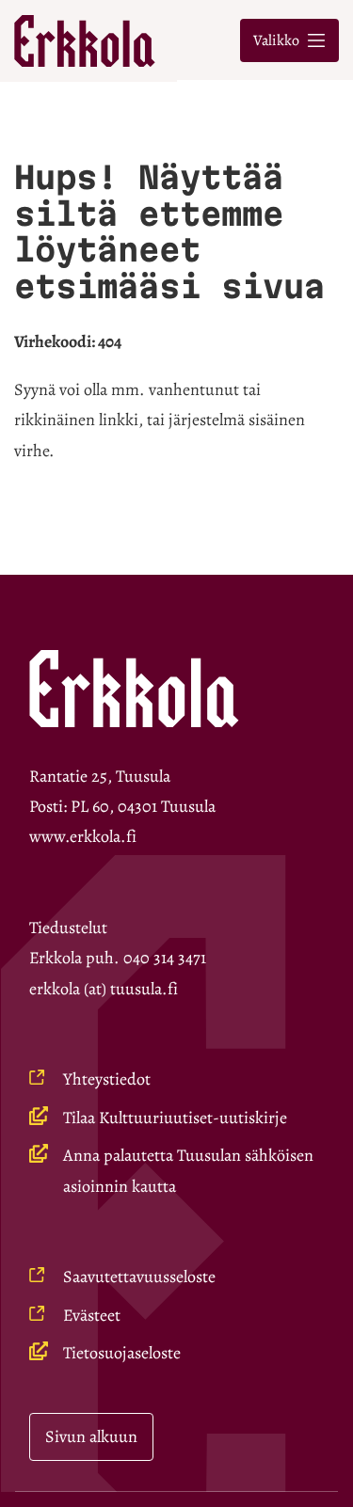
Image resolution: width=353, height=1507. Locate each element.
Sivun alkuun (91, 1436)
